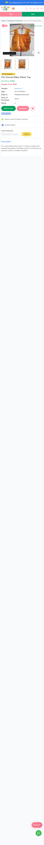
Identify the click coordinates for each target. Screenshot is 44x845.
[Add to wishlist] (32, 108)
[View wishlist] (30, 8)
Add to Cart (8, 108)
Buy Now (22, 108)
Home (3, 21)
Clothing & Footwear (15, 21)
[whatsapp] (38, 833)
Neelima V (18, 88)
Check (26, 134)
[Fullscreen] (34, 53)
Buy (11, 14)
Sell (33, 14)
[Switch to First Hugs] (13, 8)
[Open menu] (42, 8)
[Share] (38, 53)
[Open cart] (38, 8)
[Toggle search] (26, 8)
